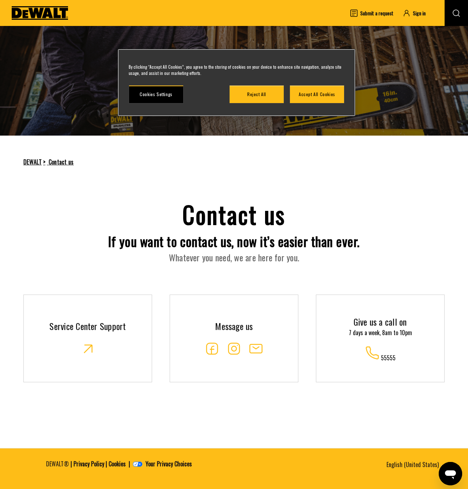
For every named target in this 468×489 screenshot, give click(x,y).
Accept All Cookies (317, 94)
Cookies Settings (156, 94)
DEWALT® (57, 463)
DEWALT (32, 162)
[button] (417, 13)
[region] (236, 82)
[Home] (40, 13)
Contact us (61, 162)
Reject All (256, 94)
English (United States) (413, 464)
